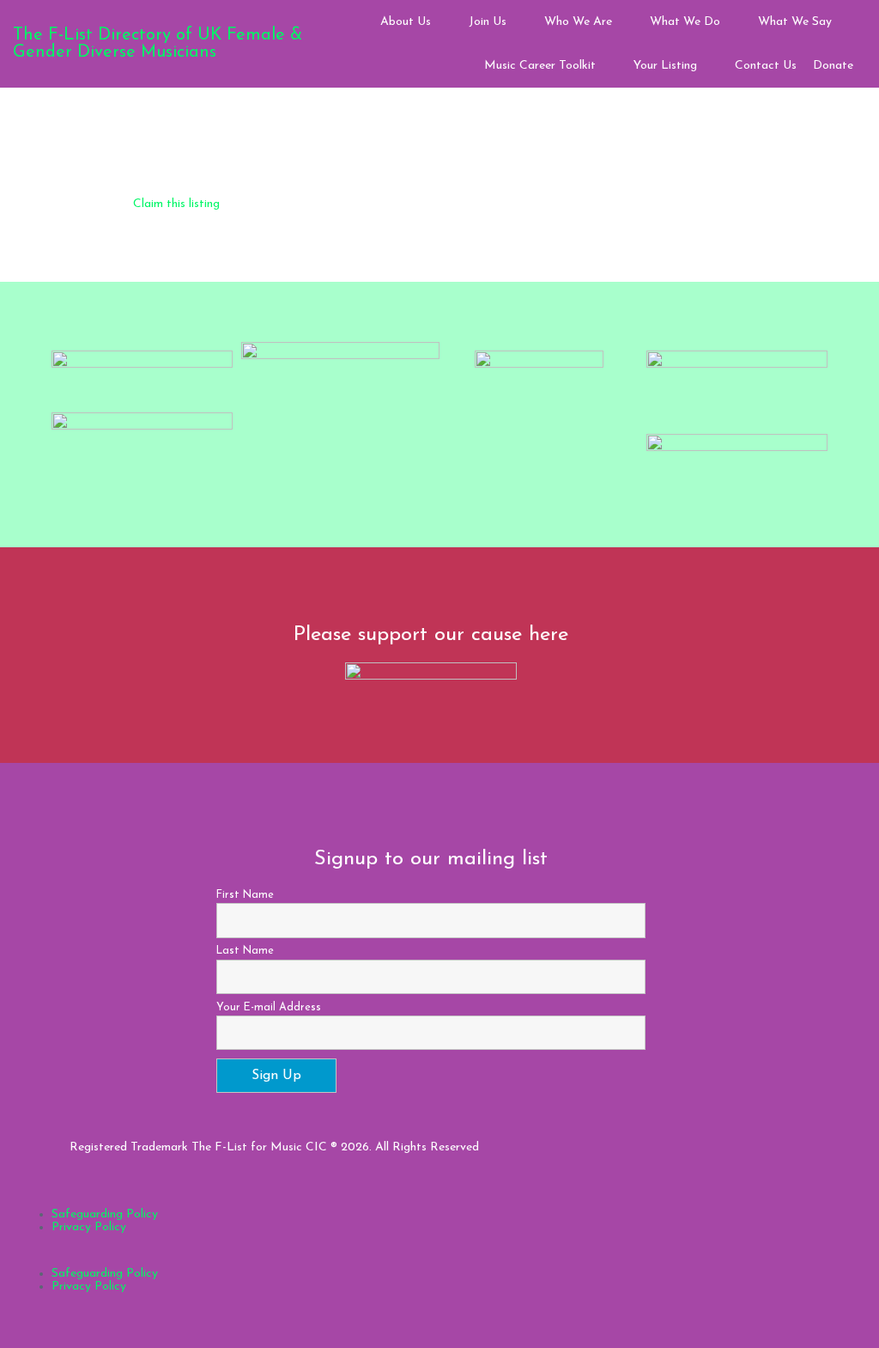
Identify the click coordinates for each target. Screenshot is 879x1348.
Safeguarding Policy (105, 1214)
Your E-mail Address (268, 1008)
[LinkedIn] (787, 1160)
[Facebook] (727, 1160)
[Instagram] (747, 1160)
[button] (430, 1260)
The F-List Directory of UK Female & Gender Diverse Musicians (157, 44)
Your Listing (665, 65)
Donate (833, 65)
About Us (405, 21)
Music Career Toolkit (540, 65)
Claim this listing (176, 204)
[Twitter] (767, 1160)
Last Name (245, 951)
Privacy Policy (89, 1227)
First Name (245, 895)
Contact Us (766, 65)
